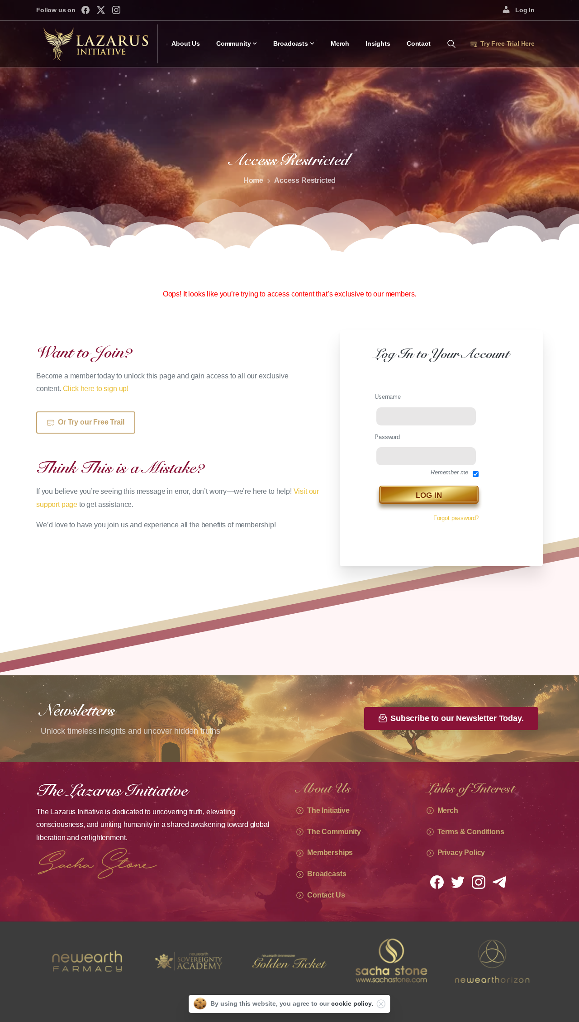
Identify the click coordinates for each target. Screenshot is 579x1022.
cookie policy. (352, 1003)
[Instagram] (116, 10)
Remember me (449, 472)
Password (387, 437)
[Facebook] (85, 10)
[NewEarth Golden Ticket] (188, 961)
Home (253, 180)
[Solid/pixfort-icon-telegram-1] (499, 881)
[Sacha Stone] (289, 961)
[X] (101, 10)
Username (388, 396)
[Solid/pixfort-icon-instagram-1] (478, 881)
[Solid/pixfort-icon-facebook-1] (437, 881)
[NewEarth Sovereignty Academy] (87, 961)
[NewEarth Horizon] (391, 961)
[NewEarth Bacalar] (492, 961)
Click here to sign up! (95, 388)
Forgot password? (456, 518)
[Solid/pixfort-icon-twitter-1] (457, 881)
